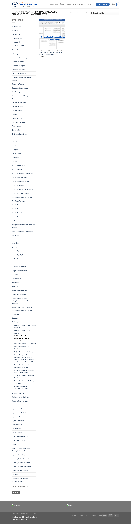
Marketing (15, 251)
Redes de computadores (20, 397)
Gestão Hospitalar (18, 209)
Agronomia (16, 34)
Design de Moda (17, 106)
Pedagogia (15, 282)
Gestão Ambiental (18, 165)
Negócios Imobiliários (19, 271)
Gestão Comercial (18, 169)
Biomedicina (16, 50)
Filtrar (16, 492)
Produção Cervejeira (19, 294)
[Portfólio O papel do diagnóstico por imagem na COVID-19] (52, 34)
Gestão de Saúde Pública (20, 193)
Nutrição (15, 274)
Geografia (15, 157)
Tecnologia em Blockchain (21, 463)
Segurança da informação (20, 409)
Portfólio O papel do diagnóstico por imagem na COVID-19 (23, 338)
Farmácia (15, 138)
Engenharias (16, 130)
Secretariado (16, 405)
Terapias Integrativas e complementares (20, 480)
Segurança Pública (18, 421)
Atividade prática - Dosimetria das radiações (25, 326)
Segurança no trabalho (19, 413)
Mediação (15, 263)
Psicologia (15, 314)
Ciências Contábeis (18, 70)
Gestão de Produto (18, 185)
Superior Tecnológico (19, 455)
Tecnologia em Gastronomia (22, 467)
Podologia (15, 286)
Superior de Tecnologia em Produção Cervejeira (21, 449)
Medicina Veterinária (19, 267)
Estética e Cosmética (19, 134)
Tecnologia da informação (21, 459)
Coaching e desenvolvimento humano (22, 78)
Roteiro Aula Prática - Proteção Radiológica (24, 377)
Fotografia (15, 150)
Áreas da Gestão (17, 38)
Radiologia (27, 12)
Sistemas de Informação (20, 436)
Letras (14, 239)
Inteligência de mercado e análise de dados (23, 226)
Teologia (15, 474)
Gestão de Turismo (18, 201)
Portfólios (59, 4)
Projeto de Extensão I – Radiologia (25, 343)
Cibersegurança (17, 54)
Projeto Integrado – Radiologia (24, 352)
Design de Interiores (19, 102)
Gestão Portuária (18, 213)
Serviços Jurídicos (18, 432)
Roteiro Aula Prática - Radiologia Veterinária (24, 382)
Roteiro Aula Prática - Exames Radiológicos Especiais (23, 366)
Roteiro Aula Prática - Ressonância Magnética (21, 387)
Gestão (14, 161)
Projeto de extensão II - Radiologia (22, 348)
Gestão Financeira (18, 205)
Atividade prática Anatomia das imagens (24, 332)
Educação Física (17, 118)
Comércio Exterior (18, 84)
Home (52, 4)
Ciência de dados (18, 62)
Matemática (16, 259)
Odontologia (16, 278)
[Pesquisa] (93, 4)
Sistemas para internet (19, 440)
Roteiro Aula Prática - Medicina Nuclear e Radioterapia (24, 371)
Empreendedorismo (19, 122)
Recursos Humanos (18, 393)
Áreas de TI (16, 42)
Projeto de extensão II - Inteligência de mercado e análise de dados (23, 300)
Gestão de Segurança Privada (22, 197)
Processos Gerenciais (19, 290)
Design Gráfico (17, 110)
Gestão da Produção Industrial (22, 173)
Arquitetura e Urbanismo (20, 46)
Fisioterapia (16, 146)
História (15, 221)
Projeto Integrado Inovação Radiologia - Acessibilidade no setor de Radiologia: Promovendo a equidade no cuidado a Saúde (25, 358)
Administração (17, 26)
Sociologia (15, 444)
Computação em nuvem (20, 88)
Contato (87, 4)
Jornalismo (15, 235)
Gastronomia (16, 154)
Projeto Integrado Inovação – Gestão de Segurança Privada (22, 308)
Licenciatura (16, 243)
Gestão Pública (17, 217)
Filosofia (15, 142)
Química (15, 318)
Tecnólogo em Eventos (20, 470)
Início (15, 12)
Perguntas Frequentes (74, 4)
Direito (14, 114)
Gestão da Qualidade (19, 177)
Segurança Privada (18, 417)
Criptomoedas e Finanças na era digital (23, 97)
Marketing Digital (18, 255)
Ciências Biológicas (18, 66)
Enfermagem (16, 126)
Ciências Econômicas (19, 73)
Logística (15, 247)
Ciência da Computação (20, 58)
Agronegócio (16, 30)
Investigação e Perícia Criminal (22, 231)
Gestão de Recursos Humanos (22, 189)
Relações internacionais (20, 401)
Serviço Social (16, 428)
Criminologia (16, 92)
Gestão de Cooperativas (20, 181)
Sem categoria (17, 424)
